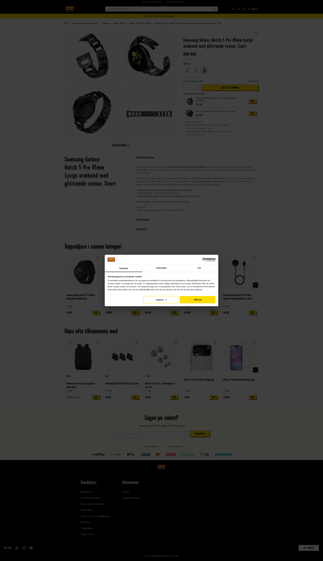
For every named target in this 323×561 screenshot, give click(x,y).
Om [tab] (199, 268)
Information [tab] (161, 268)
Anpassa (160, 299)
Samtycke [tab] (123, 268)
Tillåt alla (198, 299)
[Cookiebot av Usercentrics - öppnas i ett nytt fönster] (204, 259)
